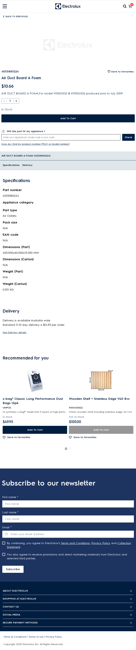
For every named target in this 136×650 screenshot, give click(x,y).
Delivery (27, 165)
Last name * (10, 512)
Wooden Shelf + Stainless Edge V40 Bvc (99, 399)
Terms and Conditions (75, 543)
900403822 (76, 407)
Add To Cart (68, 118)
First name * (10, 497)
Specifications (11, 165)
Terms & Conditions (15, 636)
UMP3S (7, 407)
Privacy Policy (100, 543)
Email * (7, 527)
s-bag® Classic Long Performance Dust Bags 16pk (33, 401)
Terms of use (36, 636)
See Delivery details (14, 332)
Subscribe (13, 569)
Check (128, 137)
